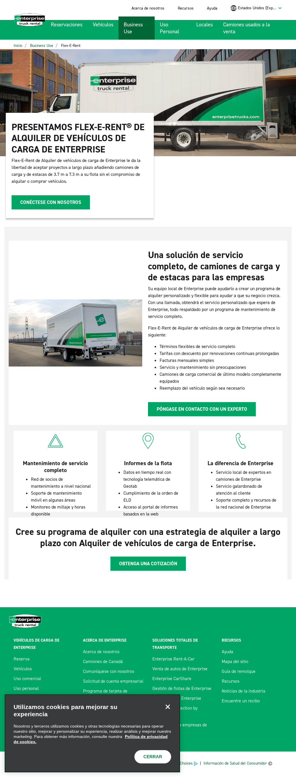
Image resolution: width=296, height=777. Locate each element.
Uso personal (26, 688)
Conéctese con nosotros (50, 202)
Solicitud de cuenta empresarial (113, 681)
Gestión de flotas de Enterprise (181, 688)
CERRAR (152, 756)
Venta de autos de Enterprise (180, 669)
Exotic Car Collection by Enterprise (174, 711)
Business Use (133, 28)
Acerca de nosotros (148, 8)
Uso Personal (169, 28)
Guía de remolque (239, 671)
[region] (92, 733)
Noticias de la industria (243, 691)
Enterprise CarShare (171, 678)
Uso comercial (27, 678)
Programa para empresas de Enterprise (179, 728)
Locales (204, 24)
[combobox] (260, 7)
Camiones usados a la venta (246, 28)
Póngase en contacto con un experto (202, 409)
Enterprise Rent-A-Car (173, 659)
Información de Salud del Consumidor (235, 763)
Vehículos (103, 24)
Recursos (186, 8)
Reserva (21, 659)
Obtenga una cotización (148, 563)
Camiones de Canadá (103, 661)
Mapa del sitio (235, 661)
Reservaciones (66, 24)
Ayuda (212, 8)
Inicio (18, 45)
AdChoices (184, 763)
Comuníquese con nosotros (108, 671)
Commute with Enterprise (176, 698)
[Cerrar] (167, 706)
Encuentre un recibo (241, 701)
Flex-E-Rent (70, 45)
